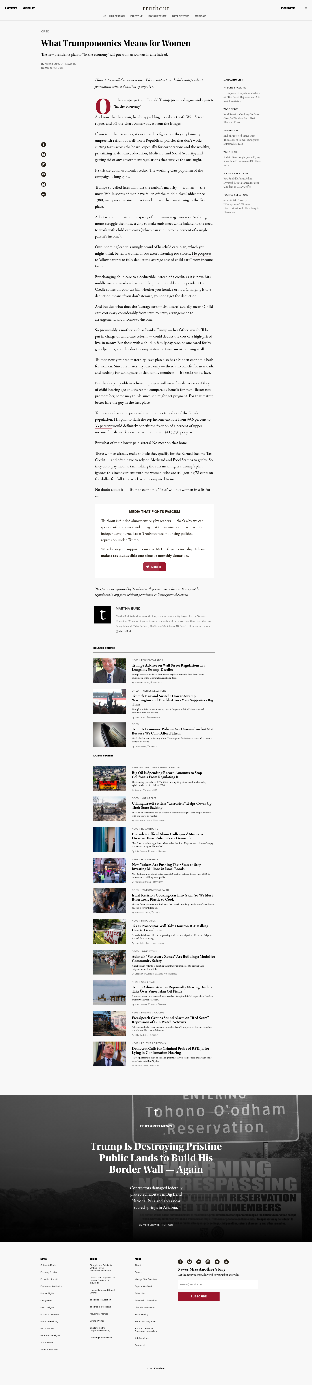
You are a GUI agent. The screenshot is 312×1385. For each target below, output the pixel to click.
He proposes (201, 253)
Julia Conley (141, 851)
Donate (288, 8)
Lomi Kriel (139, 943)
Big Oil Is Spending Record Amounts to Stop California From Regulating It (167, 775)
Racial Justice (47, 1328)
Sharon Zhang (141, 1065)
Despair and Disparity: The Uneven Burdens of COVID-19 (102, 1280)
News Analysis (140, 767)
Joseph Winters (142, 790)
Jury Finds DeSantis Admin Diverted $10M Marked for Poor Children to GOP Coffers (241, 183)
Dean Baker (140, 746)
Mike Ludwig (141, 1035)
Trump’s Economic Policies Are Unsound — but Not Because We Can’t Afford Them (172, 731)
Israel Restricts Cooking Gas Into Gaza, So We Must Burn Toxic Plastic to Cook (241, 119)
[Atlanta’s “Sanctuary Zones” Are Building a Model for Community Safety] (109, 962)
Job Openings (142, 1338)
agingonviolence (166, 974)
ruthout (152, 746)
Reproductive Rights (50, 1335)
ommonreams (157, 851)
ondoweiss (159, 820)
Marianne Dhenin (143, 882)
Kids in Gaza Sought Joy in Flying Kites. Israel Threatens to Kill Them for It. (242, 161)
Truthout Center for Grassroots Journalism (146, 1330)
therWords (68, 64)
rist (154, 790)
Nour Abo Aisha (142, 912)
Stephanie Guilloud (144, 973)
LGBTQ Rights (47, 1307)
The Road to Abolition (100, 1299)
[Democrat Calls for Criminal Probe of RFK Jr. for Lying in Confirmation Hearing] (109, 1054)
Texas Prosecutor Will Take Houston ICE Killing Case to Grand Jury (170, 928)
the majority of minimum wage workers (160, 217)
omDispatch (153, 717)
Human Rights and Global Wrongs (102, 1291)
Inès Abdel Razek (143, 820)
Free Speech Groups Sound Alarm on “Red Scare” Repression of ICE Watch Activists (242, 97)
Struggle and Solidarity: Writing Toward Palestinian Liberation (101, 1268)
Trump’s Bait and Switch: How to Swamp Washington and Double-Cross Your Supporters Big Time (172, 700)
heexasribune (155, 943)
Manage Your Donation (146, 1279)
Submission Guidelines (146, 1300)
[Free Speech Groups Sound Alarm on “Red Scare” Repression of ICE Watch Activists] (109, 1023)
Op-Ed (45, 31)
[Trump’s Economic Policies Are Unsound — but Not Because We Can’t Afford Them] (109, 734)
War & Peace (149, 798)
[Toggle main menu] (304, 8)
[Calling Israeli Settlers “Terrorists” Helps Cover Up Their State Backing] (109, 808)
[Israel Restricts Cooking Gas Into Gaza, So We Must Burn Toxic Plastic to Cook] (109, 900)
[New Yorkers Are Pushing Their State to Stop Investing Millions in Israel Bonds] (109, 870)
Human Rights (149, 829)
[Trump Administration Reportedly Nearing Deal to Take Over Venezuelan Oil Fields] (109, 992)
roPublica (156, 682)
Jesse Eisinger (142, 682)
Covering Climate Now (101, 1337)
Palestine (136, 16)
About (29, 8)
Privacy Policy (141, 1314)
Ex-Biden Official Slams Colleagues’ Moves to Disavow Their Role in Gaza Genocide (167, 836)
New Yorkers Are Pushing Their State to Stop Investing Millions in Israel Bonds (166, 867)
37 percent (183, 230)
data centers (180, 16)
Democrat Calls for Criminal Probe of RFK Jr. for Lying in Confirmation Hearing (170, 1050)
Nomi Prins (140, 717)
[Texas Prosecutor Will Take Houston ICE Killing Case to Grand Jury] (109, 931)
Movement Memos (99, 1313)
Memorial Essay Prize (145, 1321)
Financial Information (145, 1307)
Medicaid (200, 16)
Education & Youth (49, 1279)
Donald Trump (157, 16)
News (135, 660)
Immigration (117, 16)
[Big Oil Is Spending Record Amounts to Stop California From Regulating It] (109, 778)
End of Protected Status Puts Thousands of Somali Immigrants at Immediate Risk (241, 140)
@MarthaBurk (124, 631)
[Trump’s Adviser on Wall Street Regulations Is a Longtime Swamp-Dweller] (109, 670)
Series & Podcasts (49, 1349)
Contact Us (140, 1345)
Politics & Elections (154, 690)
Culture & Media (48, 1265)
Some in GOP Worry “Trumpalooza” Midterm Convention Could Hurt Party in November (241, 206)
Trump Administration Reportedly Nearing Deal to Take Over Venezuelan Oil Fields (172, 989)
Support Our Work (143, 1286)
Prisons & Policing (152, 1012)
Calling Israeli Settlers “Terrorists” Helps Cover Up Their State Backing (171, 805)
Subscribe (140, 1293)
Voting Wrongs (97, 1320)
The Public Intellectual (101, 1306)
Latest (11, 8)
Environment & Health (165, 767)
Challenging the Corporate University (100, 1329)
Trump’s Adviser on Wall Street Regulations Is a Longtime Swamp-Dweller (168, 667)
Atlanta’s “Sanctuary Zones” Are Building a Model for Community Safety (173, 959)
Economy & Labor (152, 660)
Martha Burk (52, 64)
